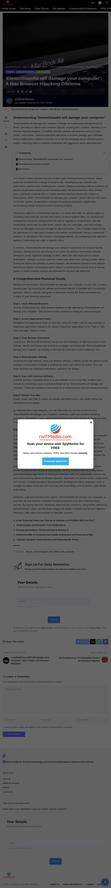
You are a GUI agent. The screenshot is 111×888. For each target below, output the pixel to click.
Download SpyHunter (55, 461)
